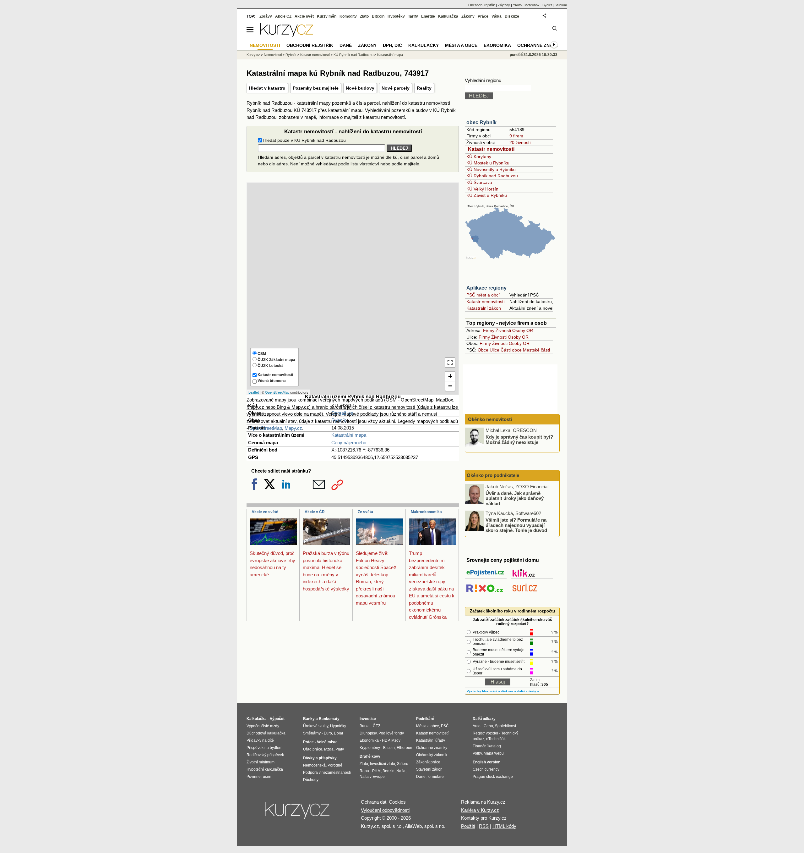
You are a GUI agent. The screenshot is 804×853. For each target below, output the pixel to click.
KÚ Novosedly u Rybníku (491, 169)
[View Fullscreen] (450, 362)
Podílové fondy (391, 733)
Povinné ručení (259, 776)
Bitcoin (378, 16)
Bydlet (547, 5)
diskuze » (508, 691)
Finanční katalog (487, 746)
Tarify (413, 16)
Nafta (400, 771)
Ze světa (365, 512)
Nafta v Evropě (372, 776)
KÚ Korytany (478, 156)
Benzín (388, 771)
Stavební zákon (429, 769)
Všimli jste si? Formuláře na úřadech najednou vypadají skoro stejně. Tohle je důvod (516, 525)
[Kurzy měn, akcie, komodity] (298, 813)
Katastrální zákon (483, 308)
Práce (483, 16)
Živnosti (503, 330)
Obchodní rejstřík (481, 5)
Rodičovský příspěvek (265, 755)
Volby (477, 753)
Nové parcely (396, 88)
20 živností (520, 142)
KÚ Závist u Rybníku (486, 195)
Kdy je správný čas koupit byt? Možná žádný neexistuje (519, 439)
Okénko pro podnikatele (493, 475)
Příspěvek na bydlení (264, 747)
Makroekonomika (426, 512)
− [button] (450, 386)
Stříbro (402, 764)
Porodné (335, 765)
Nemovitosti (273, 55)
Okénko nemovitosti (489, 419)
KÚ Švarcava (479, 182)
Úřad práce (312, 749)
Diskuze (512, 16)
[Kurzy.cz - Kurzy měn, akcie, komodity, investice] (286, 35)
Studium (561, 5)
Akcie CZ (283, 16)
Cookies (397, 802)
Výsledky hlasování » (483, 691)
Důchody (310, 780)
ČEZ (376, 726)
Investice (368, 719)
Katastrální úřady (430, 740)
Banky (309, 719)
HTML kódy (504, 826)
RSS (484, 826)
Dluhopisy (368, 733)
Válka (497, 16)
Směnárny (312, 733)
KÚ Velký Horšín (482, 188)
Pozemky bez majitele (316, 88)
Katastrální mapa (348, 435)
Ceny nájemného (348, 442)
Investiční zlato (382, 764)
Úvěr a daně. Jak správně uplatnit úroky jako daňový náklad (515, 498)
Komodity (348, 16)
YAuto (517, 5)
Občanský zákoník (431, 755)
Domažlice (342, 413)
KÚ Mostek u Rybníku (487, 162)
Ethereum (405, 747)
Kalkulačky (423, 45)
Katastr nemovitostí (491, 149)
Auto (477, 726)
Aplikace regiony (486, 288)
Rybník (338, 420)
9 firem (516, 135)
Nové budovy (360, 88)
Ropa (364, 771)
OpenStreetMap (277, 392)
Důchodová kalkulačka (266, 733)
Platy (339, 749)
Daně (346, 45)
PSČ (445, 726)
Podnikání (425, 719)
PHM (376, 771)
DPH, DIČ (392, 45)
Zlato (364, 16)
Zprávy (265, 16)
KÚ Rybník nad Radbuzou (492, 175)
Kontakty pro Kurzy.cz (484, 818)
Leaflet (253, 392)
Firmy (488, 330)
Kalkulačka (448, 16)
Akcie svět (304, 16)
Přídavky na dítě (260, 740)
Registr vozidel (485, 733)
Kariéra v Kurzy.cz (480, 810)
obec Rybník (481, 122)
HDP (385, 740)
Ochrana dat (373, 802)
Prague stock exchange (493, 776)
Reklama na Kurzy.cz (483, 802)
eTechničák (496, 739)
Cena (488, 726)
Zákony (468, 16)
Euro (328, 733)
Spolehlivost (505, 726)
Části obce (511, 349)
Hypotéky (396, 16)
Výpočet (277, 719)
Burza (365, 726)
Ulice (494, 349)
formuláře (435, 776)
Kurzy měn (326, 16)
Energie (428, 16)
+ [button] (450, 376)
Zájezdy (504, 5)
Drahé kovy (370, 756)
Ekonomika (497, 45)
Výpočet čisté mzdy (263, 726)
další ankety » (528, 691)
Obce (483, 349)
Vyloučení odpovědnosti (385, 810)
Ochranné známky (539, 45)
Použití (468, 826)
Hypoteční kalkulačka (265, 769)
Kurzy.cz (253, 55)
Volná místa (327, 742)
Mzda (329, 749)
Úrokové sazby (315, 726)
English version (486, 762)
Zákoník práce (428, 762)
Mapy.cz (293, 428)
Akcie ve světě (265, 512)
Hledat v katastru (267, 88)
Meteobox (532, 5)
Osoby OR (522, 330)
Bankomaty (329, 719)
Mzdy (395, 740)
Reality (424, 88)
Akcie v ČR (315, 512)
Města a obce (461, 45)
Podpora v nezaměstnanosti (327, 772)
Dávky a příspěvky (320, 758)
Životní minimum (260, 762)
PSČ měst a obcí (483, 294)
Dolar (338, 733)
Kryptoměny (370, 747)
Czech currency (486, 769)
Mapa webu (494, 753)
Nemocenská (314, 765)
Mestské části (536, 349)
